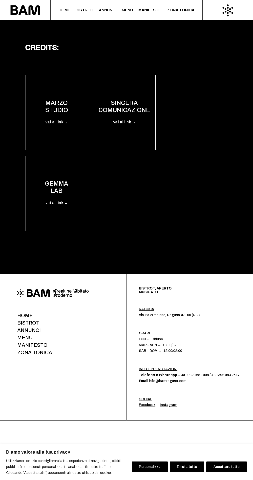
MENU (127, 10)
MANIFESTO (150, 10)
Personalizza (150, 467)
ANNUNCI (107, 10)
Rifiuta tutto (187, 467)
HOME (64, 10)
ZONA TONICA (180, 10)
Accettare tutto (226, 467)
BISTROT (84, 10)
